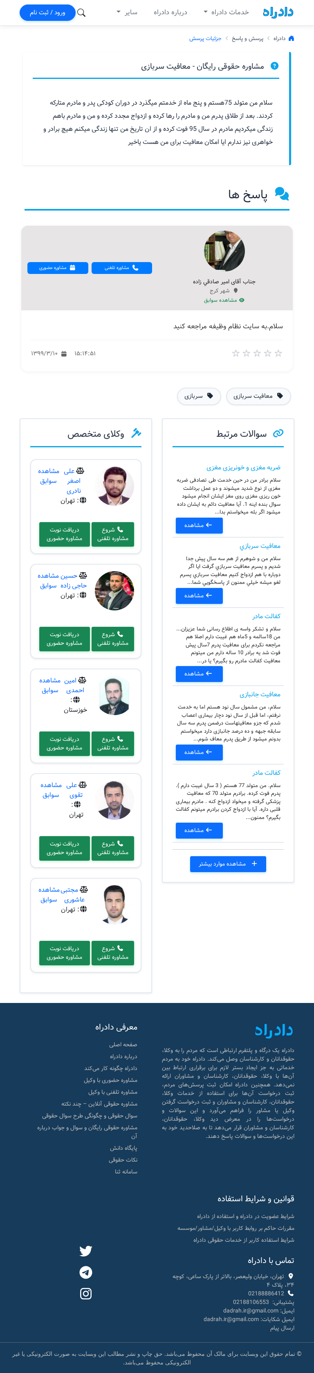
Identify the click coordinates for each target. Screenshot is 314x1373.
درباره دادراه (170, 12)
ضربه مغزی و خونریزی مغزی (243, 467)
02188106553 (251, 1302)
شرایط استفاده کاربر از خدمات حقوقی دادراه (243, 1240)
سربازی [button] (194, 396)
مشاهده (194, 525)
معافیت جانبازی (260, 694)
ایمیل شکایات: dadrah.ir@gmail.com (249, 1319)
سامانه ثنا (126, 1171)
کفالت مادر (266, 616)
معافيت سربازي (260, 546)
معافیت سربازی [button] (253, 396)
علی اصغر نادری (72, 481)
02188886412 (266, 1293)
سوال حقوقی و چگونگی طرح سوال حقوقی (89, 1115)
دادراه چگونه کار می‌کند (110, 1068)
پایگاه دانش (123, 1148)
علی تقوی (74, 790)
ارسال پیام (282, 1328)
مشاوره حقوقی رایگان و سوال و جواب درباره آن (87, 1132)
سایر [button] (130, 12)
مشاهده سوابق (221, 300)
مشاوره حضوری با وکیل (110, 1080)
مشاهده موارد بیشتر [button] (223, 863)
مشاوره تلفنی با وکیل (112, 1092)
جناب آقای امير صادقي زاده (224, 282)
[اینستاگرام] (86, 1294)
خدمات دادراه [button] (229, 12)
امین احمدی (74, 685)
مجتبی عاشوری (73, 895)
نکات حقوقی (123, 1159)
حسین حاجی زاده (74, 581)
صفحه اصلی (123, 1044)
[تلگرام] (86, 1273)
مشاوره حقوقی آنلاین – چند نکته (99, 1103)
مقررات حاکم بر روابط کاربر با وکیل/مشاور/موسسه (235, 1228)
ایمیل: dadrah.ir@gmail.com (258, 1310)
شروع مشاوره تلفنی (112, 534)
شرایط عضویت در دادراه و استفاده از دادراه (245, 1216)
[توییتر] (86, 1252)
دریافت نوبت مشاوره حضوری (64, 534)
